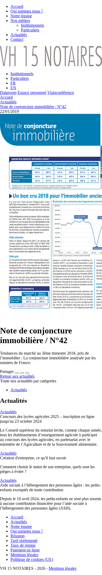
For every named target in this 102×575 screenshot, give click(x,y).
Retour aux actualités (17, 376)
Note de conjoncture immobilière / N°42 (33, 106)
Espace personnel (32, 92)
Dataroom (8, 92)
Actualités (8, 102)
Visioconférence (60, 92)
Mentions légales (62, 568)
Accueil (6, 97)
